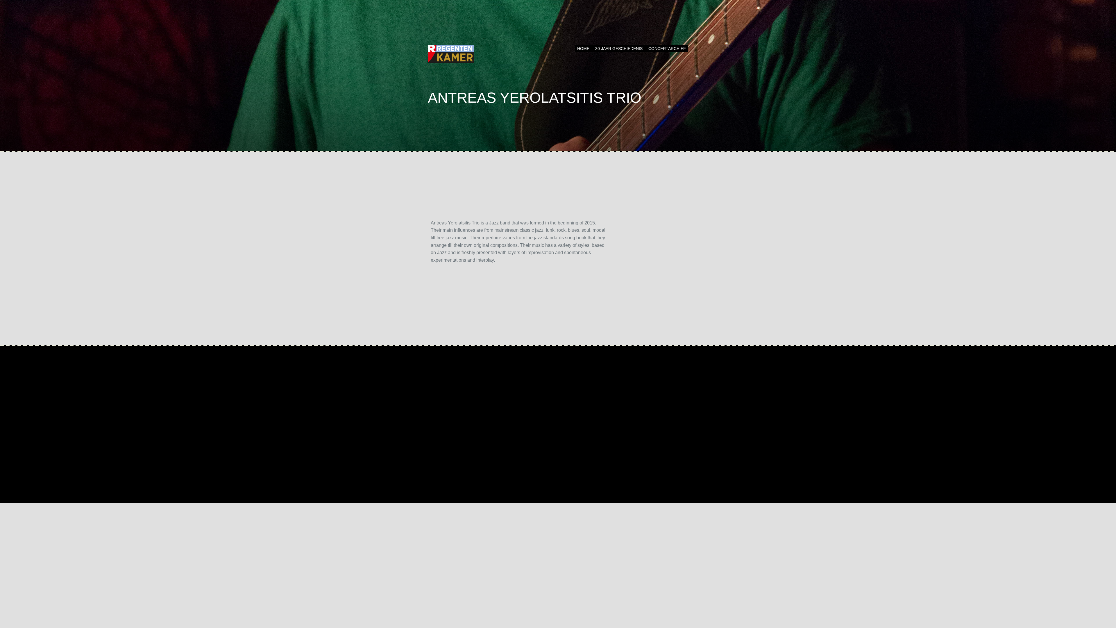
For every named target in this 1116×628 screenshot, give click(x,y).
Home (583, 48)
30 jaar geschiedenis (619, 48)
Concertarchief (667, 48)
